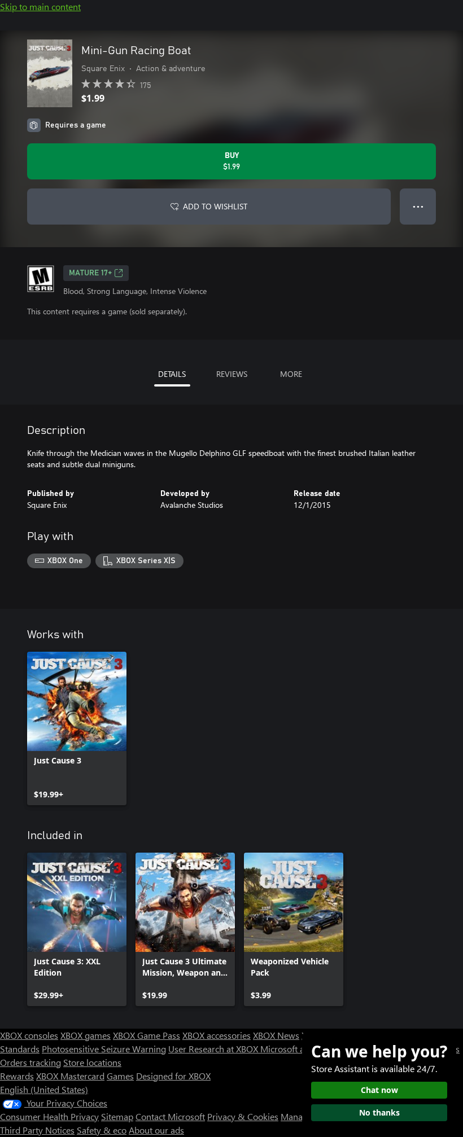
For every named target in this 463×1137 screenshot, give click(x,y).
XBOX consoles (29, 1035)
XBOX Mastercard (70, 1076)
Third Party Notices (37, 1130)
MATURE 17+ (90, 273)
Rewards (17, 1076)
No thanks (379, 1112)
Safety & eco (101, 1130)
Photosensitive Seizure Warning (104, 1049)
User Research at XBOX (214, 1049)
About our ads (156, 1130)
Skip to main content (40, 6)
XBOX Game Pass (146, 1035)
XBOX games (85, 1035)
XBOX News (276, 1035)
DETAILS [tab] (172, 373)
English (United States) (44, 1089)
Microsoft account (295, 1049)
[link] (76, 728)
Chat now (379, 1090)
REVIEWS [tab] (231, 373)
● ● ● (418, 206)
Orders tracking (30, 1062)
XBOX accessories (216, 1035)
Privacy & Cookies (242, 1116)
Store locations (92, 1062)
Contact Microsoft (170, 1116)
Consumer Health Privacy (49, 1116)
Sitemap (117, 1116)
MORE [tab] (291, 373)
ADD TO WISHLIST (215, 206)
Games (120, 1076)
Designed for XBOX (173, 1076)
